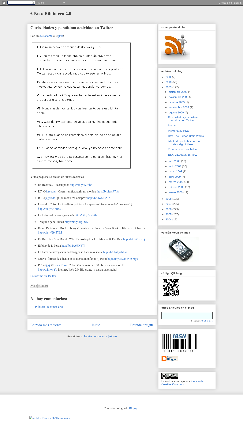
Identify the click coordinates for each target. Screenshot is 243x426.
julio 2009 (175, 161)
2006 (169, 209)
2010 (169, 82)
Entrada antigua (142, 324)
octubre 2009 (177, 102)
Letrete (172, 125)
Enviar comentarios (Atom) (100, 336)
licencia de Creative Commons (182, 383)
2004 (169, 219)
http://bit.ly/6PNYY (73, 245)
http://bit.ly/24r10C (49, 209)
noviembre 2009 (179, 96)
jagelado (50, 198)
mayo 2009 (176, 171)
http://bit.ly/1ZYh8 (81, 185)
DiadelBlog (60, 265)
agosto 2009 (177, 112)
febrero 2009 (177, 186)
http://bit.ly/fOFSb (86, 215)
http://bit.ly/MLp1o (98, 198)
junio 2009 (175, 166)
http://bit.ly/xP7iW (108, 191)
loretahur (51, 191)
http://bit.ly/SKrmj (134, 239)
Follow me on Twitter (43, 276)
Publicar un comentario (49, 307)
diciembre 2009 (178, 91)
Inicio (96, 324)
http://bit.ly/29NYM (50, 232)
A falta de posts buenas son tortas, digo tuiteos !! (184, 142)
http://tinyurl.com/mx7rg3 (122, 259)
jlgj (48, 265)
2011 (169, 76)
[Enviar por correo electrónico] (32, 286)
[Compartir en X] (39, 286)
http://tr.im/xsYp (47, 269)
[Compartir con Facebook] (43, 286)
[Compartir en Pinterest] (46, 286)
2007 (169, 203)
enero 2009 (176, 192)
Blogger (134, 408)
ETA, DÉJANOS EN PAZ (182, 154)
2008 (169, 198)
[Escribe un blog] (36, 286)
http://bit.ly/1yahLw (115, 252)
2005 (169, 214)
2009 (169, 87)
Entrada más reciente (46, 324)
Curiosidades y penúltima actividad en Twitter (71, 27)
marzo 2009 (176, 181)
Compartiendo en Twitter (183, 149)
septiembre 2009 (179, 107)
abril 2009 (175, 176)
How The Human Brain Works (186, 135)
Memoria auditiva (178, 130)
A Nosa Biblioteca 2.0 (50, 13)
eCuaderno (46, 36)
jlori (60, 36)
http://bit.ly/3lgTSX (76, 222)
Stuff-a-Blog (207, 321)
